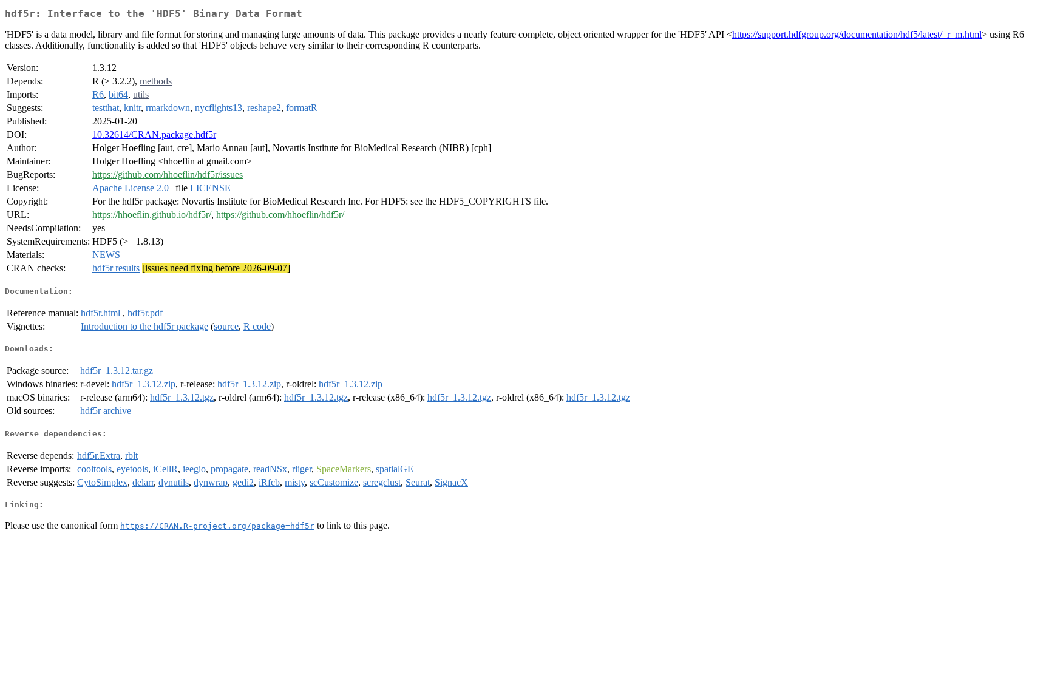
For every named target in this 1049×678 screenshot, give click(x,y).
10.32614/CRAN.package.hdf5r (154, 134)
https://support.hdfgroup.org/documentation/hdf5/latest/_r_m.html (857, 34)
